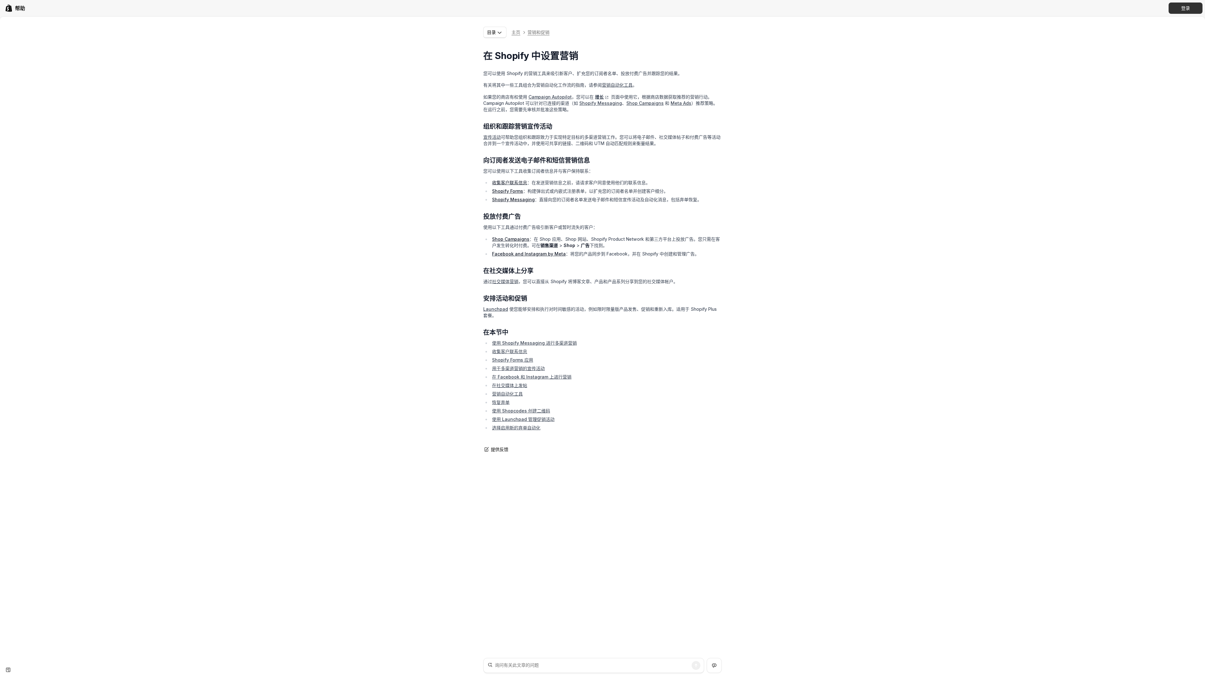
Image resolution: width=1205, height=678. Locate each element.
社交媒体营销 (505, 281)
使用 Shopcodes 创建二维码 (521, 410)
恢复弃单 (501, 402)
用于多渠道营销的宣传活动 (518, 368)
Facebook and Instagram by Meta (529, 253)
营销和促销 (538, 32)
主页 (515, 32)
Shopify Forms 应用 (512, 360)
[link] (15, 8)
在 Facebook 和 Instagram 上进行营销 (531, 376)
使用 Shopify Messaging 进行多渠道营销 (534, 343)
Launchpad (495, 309)
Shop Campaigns (645, 103)
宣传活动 (492, 137)
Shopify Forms (507, 191)
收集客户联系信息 (509, 182)
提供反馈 (499, 449)
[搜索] (696, 665)
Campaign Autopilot (550, 97)
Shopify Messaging (600, 103)
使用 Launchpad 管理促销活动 (523, 419)
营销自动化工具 (617, 85)
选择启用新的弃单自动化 (516, 427)
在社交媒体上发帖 (509, 385)
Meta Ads (681, 103)
